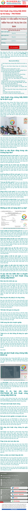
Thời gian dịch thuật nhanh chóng (12, 85)
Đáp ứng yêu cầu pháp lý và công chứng (14, 74)
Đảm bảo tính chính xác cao (11, 73)
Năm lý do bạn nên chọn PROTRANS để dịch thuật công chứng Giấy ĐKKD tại (14, 83)
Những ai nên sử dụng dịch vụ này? (10, 69)
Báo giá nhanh (16, 488)
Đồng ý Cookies (14, 509)
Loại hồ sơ (3, 39)
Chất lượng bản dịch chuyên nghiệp (13, 77)
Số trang (3, 43)
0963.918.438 (21, 494)
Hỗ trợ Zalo (15, 497)
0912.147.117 (16, 494)
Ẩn (18, 61)
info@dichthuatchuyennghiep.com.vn (20, 491)
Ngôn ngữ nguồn (5, 31)
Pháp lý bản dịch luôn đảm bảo (12, 92)
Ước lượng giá (14, 47)
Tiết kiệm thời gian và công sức (12, 75)
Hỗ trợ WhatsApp (17, 501)
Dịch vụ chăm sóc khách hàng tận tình (13, 93)
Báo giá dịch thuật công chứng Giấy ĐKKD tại (13, 81)
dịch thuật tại (6, 399)
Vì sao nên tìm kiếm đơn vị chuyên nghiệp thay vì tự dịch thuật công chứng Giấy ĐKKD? (14, 71)
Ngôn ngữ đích (5, 35)
